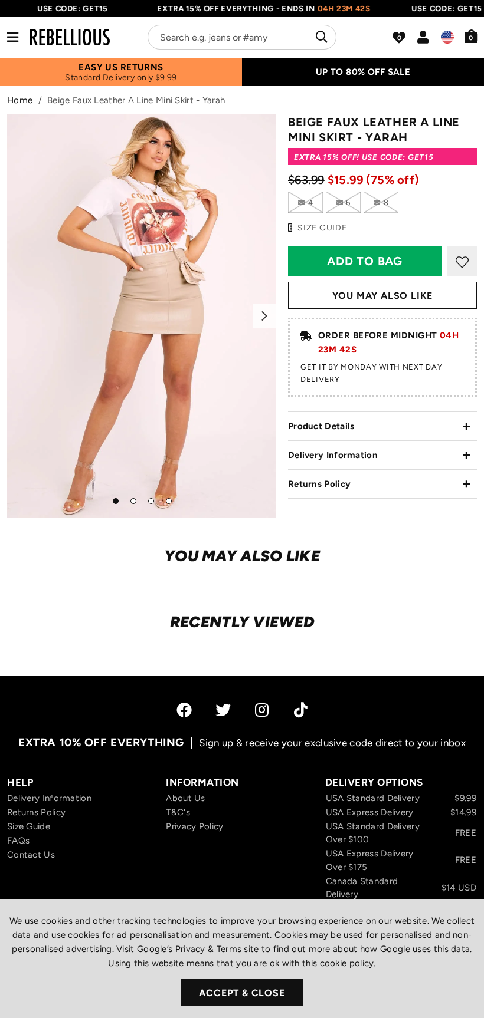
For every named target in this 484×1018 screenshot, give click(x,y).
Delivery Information (333, 455)
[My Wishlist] (399, 37)
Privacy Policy (194, 826)
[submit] (320, 37)
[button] (471, 35)
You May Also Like (382, 295)
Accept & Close (241, 993)
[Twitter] (223, 709)
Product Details (321, 426)
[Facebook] (184, 709)
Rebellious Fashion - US (70, 37)
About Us (185, 798)
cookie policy (347, 963)
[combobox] (242, 37)
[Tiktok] (301, 709)
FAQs (18, 840)
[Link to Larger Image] (141, 316)
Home (19, 100)
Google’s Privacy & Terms (189, 949)
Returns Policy (319, 484)
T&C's (178, 812)
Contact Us (31, 854)
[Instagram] (262, 709)
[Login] (423, 37)
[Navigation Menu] (12, 37)
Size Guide (28, 826)
